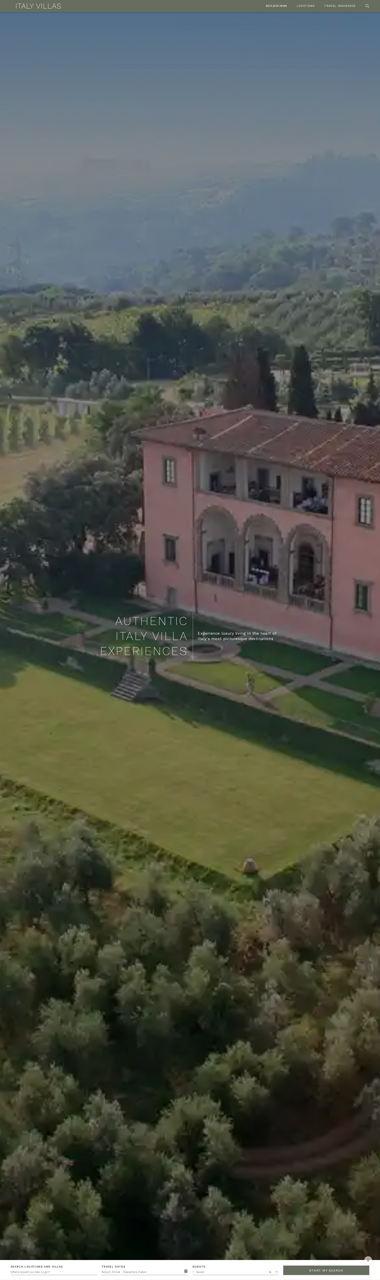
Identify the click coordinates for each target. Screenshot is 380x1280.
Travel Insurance (340, 5)
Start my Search (326, 1270)
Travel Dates (113, 1266)
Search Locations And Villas (37, 1266)
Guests (198, 1266)
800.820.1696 (276, 5)
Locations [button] (306, 5)
